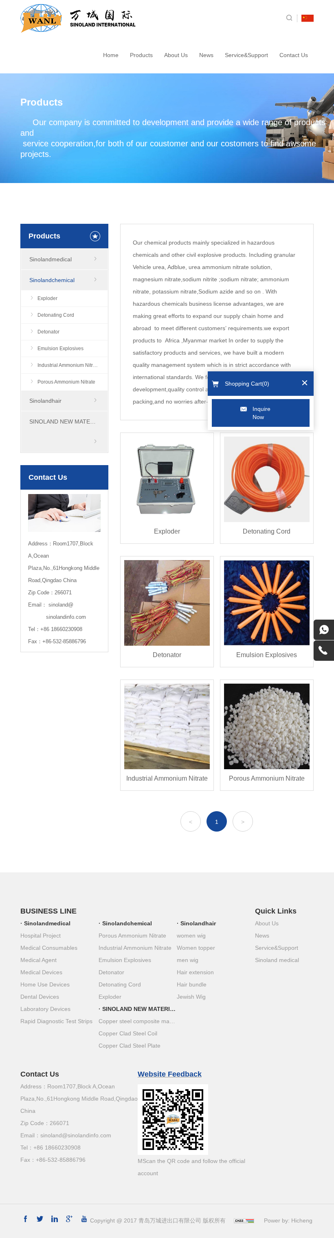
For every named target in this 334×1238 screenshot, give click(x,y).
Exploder (47, 298)
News (206, 55)
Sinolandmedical (50, 259)
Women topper (196, 947)
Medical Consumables (48, 947)
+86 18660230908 (61, 629)
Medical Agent (38, 960)
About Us (176, 55)
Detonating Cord (55, 315)
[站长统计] (244, 1220)
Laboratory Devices (45, 1009)
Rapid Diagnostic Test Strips (56, 1021)
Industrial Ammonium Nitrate (68, 365)
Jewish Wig (191, 996)
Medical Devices (41, 972)
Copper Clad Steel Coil (128, 1033)
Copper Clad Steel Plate (129, 1045)
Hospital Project (40, 935)
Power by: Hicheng (288, 1220)
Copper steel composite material (138, 1021)
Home (111, 55)
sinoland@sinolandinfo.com (75, 1135)
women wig (191, 935)
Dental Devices (39, 996)
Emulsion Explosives (60, 348)
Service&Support (246, 55)
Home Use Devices (45, 984)
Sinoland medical (277, 960)
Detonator (48, 332)
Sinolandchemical (52, 280)
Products (141, 55)
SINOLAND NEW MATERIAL (66, 421)
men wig (187, 960)
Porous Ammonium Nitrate (66, 382)
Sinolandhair (45, 400)
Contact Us (293, 55)
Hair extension (195, 972)
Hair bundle (192, 984)
